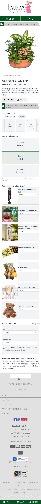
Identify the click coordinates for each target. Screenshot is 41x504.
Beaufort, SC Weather (9, 489)
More (4, 95)
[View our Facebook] (15, 421)
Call (7, 502)
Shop (11, 18)
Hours (35, 502)
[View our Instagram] (22, 421)
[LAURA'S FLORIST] (20, 13)
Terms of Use (35, 496)
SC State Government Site (30, 489)
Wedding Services (20, 466)
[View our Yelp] (25, 421)
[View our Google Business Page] (18, 421)
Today (22, 116)
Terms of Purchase (21, 496)
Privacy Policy (6, 496)
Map (21, 502)
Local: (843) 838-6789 (20, 436)
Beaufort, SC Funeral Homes (14, 482)
